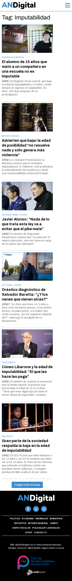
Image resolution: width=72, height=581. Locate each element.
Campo (54, 523)
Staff (28, 532)
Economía (28, 518)
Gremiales (41, 518)
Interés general (38, 523)
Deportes (20, 523)
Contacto (40, 532)
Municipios (56, 518)
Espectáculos (21, 528)
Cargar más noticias (27, 484)
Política (15, 518)
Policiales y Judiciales (46, 528)
